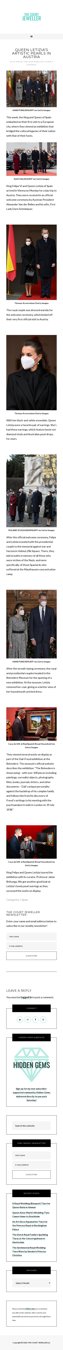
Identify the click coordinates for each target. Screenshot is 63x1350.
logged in (26, 997)
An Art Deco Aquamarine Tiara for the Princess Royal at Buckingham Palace (29, 1225)
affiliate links (30, 1309)
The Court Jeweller (31, 17)
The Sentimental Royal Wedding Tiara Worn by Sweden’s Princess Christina (29, 1251)
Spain (25, 899)
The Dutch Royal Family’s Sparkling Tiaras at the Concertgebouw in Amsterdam (30, 1238)
